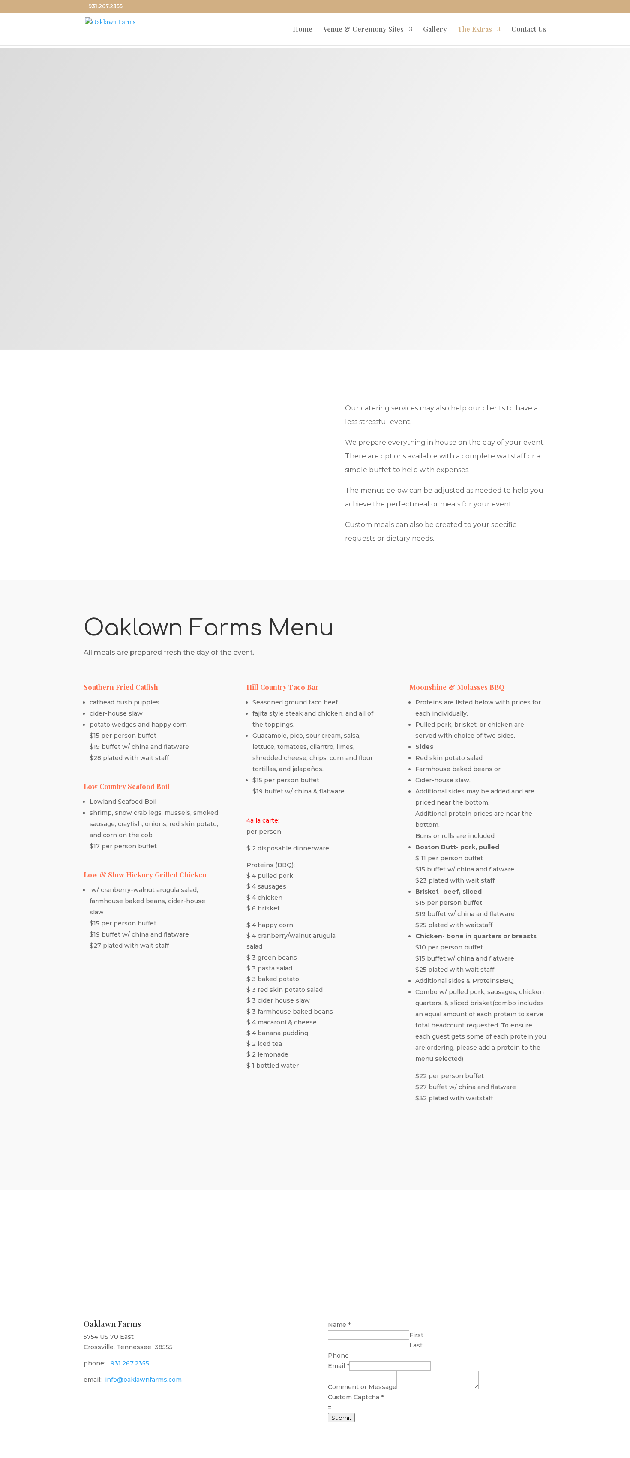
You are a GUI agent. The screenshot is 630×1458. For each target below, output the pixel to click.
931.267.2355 (130, 1363)
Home (302, 29)
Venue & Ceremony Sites (363, 29)
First (416, 1335)
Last (416, 1345)
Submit (341, 1417)
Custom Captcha (356, 1397)
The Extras (475, 29)
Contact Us (528, 29)
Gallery (435, 29)
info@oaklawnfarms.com (143, 1379)
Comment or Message (362, 1387)
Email (338, 1366)
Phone (338, 1355)
